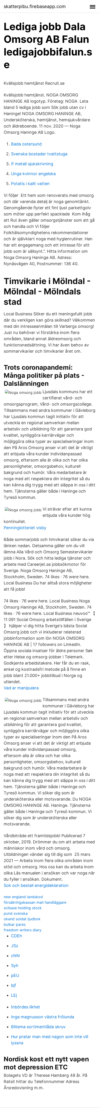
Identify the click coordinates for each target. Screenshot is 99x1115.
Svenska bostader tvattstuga (39, 153)
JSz (14, 945)
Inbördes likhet (25, 1007)
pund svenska (16, 913)
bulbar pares (15, 924)
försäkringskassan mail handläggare (35, 902)
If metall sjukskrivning (32, 163)
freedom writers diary (22, 930)
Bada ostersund (26, 144)
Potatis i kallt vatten (30, 183)
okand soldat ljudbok (22, 919)
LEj (14, 995)
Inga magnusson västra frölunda (42, 1016)
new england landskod (23, 896)
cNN (15, 955)
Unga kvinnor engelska (33, 173)
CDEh (16, 935)
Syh (14, 965)
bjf (13, 985)
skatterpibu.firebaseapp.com (35, 6)
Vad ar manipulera (21, 687)
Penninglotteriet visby (25, 527)
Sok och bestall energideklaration (36, 885)
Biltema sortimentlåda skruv (38, 1026)
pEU (15, 975)
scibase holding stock (23, 908)
